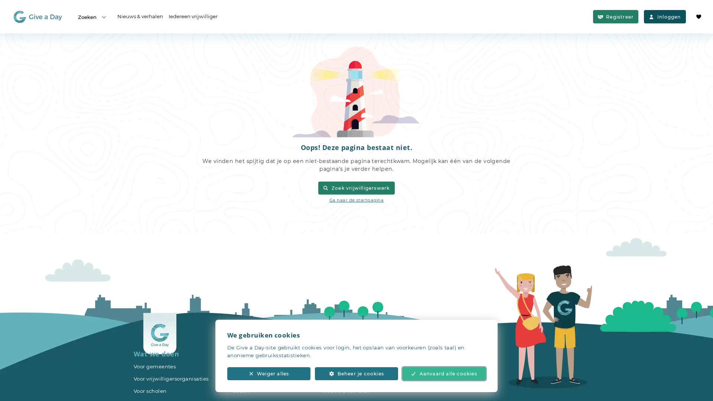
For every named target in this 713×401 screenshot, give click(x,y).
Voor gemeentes (155, 366)
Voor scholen (150, 391)
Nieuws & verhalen (140, 16)
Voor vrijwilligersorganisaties (171, 379)
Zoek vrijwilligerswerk (361, 188)
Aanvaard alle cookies (448, 373)
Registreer (620, 17)
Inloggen (669, 17)
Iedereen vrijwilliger (193, 16)
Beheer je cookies (361, 373)
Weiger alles (273, 373)
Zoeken (87, 17)
